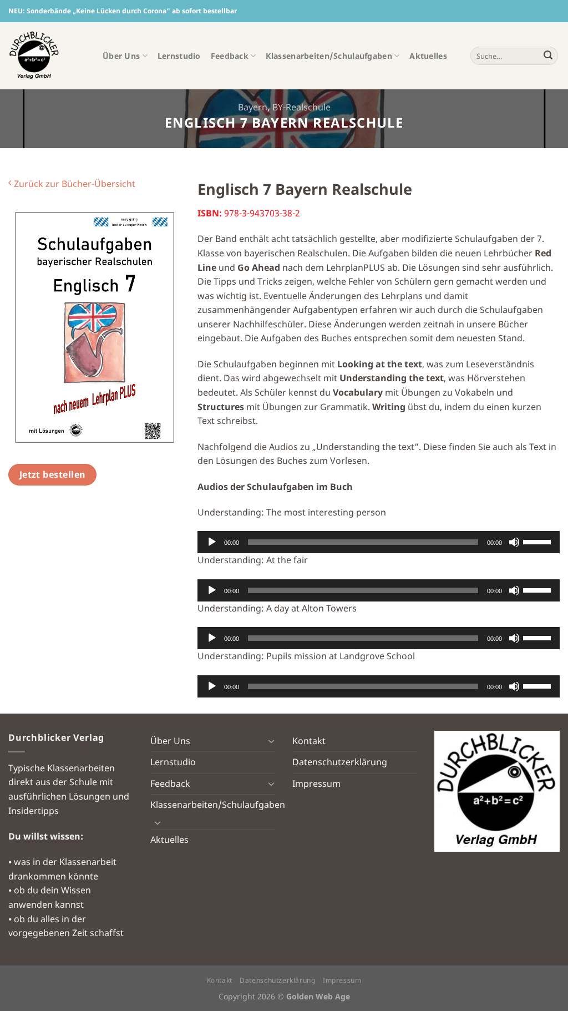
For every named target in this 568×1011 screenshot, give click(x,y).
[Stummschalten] (514, 542)
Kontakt (309, 741)
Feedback (229, 55)
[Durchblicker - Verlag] (47, 55)
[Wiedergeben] (211, 542)
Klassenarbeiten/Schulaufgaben (329, 55)
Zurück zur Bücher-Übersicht (73, 184)
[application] (378, 542)
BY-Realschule (301, 107)
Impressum (316, 783)
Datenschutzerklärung (339, 762)
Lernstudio (179, 55)
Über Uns (121, 55)
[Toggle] (271, 740)
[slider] (538, 541)
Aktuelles (428, 55)
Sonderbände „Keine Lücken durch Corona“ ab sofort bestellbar (132, 11)
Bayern (252, 107)
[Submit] (548, 56)
